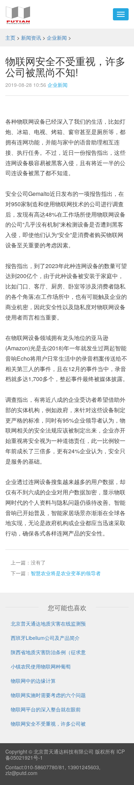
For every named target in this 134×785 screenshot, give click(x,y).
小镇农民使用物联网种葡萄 (41, 666)
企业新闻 (57, 37)
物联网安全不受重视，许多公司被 (48, 723)
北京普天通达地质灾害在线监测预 (48, 623)
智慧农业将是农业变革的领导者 (66, 573)
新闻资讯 (31, 37)
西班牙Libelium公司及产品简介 (45, 637)
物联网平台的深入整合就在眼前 (46, 709)
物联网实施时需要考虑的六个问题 (48, 694)
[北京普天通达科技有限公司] (18, 14)
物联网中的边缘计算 (33, 680)
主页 (10, 37)
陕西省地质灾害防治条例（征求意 (48, 652)
